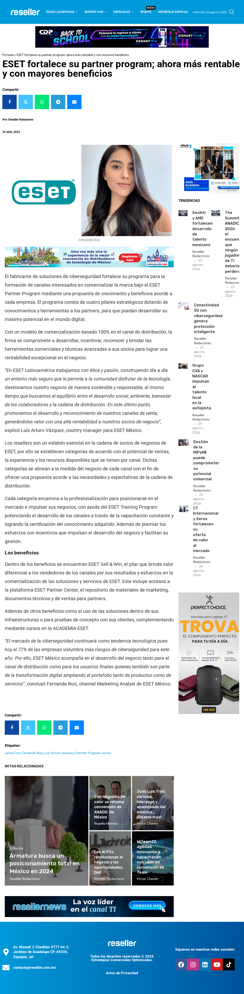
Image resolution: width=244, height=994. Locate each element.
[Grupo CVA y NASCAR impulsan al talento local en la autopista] (183, 366)
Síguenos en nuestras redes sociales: (205, 949)
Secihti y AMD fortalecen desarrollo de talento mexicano (202, 228)
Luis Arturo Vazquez (59, 753)
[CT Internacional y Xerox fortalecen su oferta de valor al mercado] (183, 509)
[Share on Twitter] (26, 102)
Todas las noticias (60, 12)
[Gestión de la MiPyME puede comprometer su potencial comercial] (183, 442)
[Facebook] (181, 964)
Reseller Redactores (201, 253)
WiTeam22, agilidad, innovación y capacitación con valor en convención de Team (150, 857)
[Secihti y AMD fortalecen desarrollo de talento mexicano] (183, 213)
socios (106, 753)
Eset (17, 753)
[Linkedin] (205, 964)
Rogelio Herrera (105, 823)
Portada (8, 55)
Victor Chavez (147, 823)
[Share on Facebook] (9, 102)
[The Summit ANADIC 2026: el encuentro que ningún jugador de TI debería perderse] (215, 213)
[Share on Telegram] (58, 102)
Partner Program (88, 753)
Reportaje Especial (173, 12)
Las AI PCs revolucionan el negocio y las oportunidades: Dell (108, 862)
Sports (145, 10)
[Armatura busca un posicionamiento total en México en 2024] (46, 831)
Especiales (121, 12)
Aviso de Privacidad (122, 973)
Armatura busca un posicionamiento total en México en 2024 (45, 863)
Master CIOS (94, 12)
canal (8, 753)
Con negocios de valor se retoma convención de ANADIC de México (109, 806)
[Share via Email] (74, 102)
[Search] (231, 12)
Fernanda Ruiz (32, 753)
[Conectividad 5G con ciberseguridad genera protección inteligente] (183, 306)
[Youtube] (217, 964)
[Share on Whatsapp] (42, 102)
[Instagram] (193, 964)
